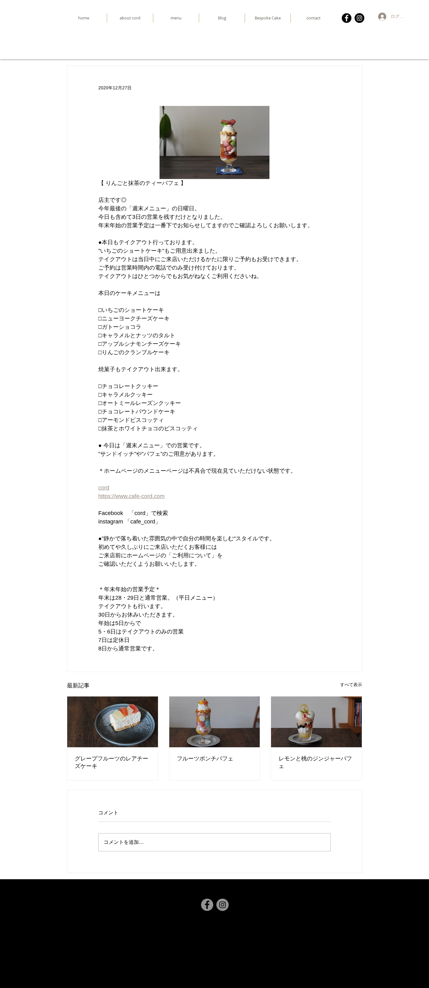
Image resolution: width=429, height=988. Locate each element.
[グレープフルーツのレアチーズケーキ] (112, 721)
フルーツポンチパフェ (205, 758)
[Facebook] (346, 18)
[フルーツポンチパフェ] (214, 721)
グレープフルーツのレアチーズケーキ (111, 762)
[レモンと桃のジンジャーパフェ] (316, 721)
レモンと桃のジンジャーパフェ (315, 762)
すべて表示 (351, 684)
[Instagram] (359, 18)
